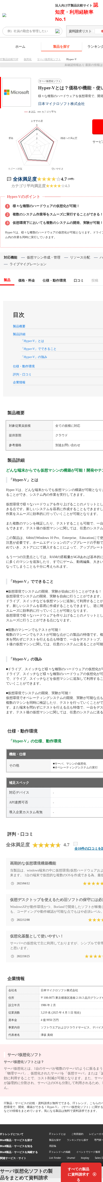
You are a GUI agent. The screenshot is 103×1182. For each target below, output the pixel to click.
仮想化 (28, 59)
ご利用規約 (77, 1134)
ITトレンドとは (57, 1134)
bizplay (85, 1157)
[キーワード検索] (57, 31)
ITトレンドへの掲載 (59, 1151)
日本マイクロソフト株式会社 (61, 104)
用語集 (52, 1145)
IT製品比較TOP (9, 59)
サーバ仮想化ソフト (49, 59)
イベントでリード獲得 (88, 1151)
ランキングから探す (77, 1140)
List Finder (55, 1157)
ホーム (20, 46)
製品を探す (61, 46)
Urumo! (71, 1157)
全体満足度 (25, 179)
